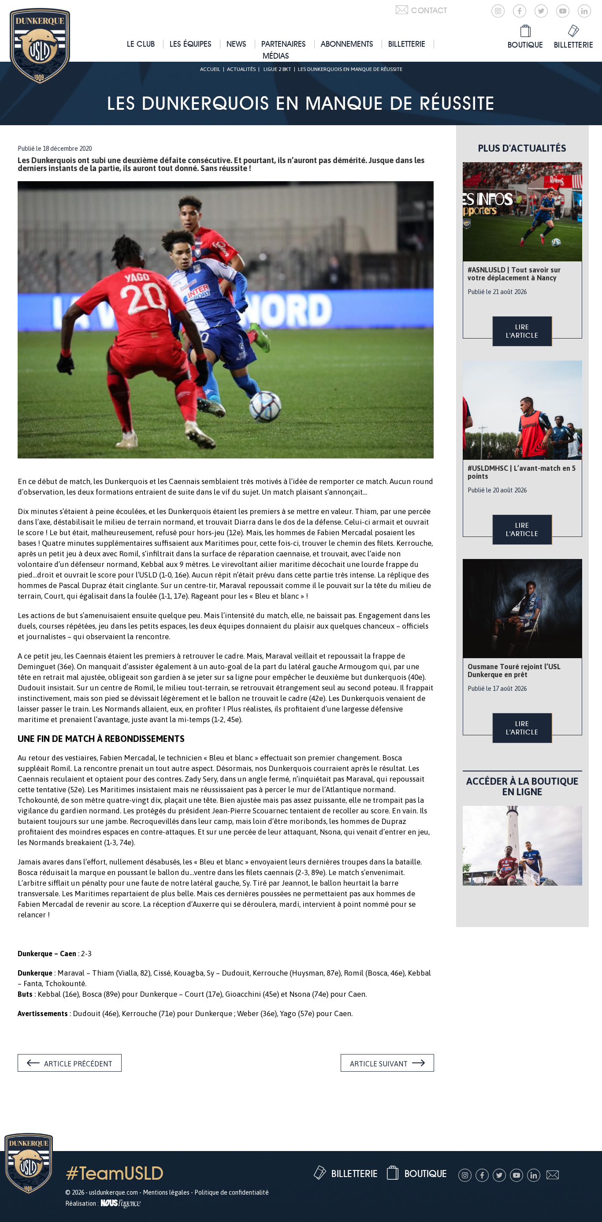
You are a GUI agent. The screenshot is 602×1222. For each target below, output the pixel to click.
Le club (141, 43)
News (236, 43)
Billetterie (406, 43)
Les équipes (191, 43)
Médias (276, 55)
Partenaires (283, 43)
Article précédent (78, 1064)
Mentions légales (166, 1192)
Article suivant (379, 1064)
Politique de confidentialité (231, 1192)
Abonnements (347, 43)
